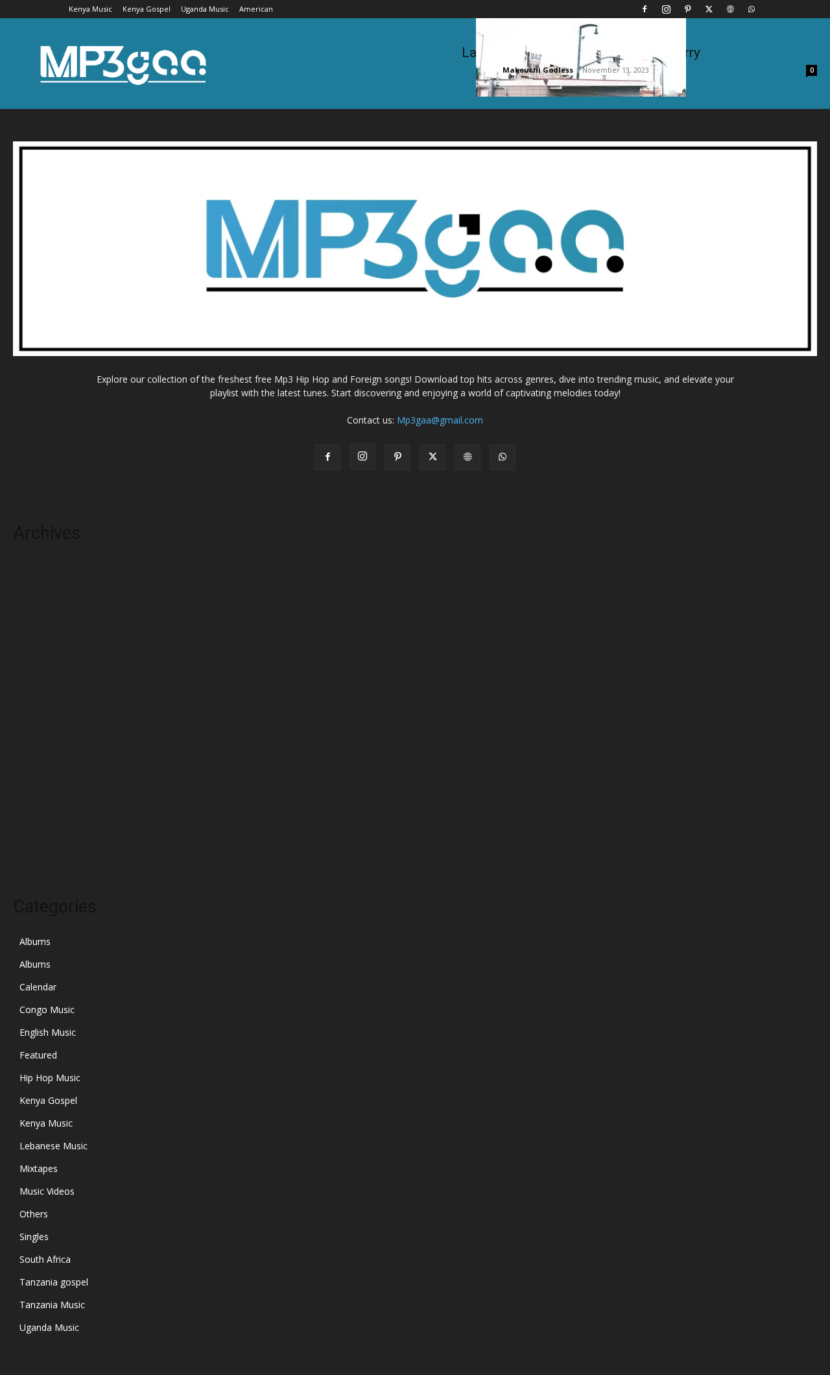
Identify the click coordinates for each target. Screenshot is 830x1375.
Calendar (37, 987)
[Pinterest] (687, 9)
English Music (47, 1032)
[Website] (730, 9)
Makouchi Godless (538, 70)
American (256, 9)
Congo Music (47, 1009)
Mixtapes (38, 1168)
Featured (38, 1055)
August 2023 (39, 743)
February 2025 (43, 607)
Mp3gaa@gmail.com (440, 420)
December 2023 (46, 665)
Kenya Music (90, 9)
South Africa (45, 1259)
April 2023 (33, 821)
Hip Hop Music (49, 1077)
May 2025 (33, 568)
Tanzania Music (52, 1304)
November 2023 (47, 684)
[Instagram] (666, 9)
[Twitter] (708, 9)
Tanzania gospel (53, 1282)
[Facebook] (644, 9)
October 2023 (42, 704)
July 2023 (32, 762)
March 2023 (38, 840)
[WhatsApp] (751, 9)
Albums (35, 941)
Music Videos (47, 1191)
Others (33, 1214)
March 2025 (38, 587)
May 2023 (33, 801)
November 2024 (47, 626)
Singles (34, 1236)
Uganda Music (205, 9)
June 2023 (33, 782)
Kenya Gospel (147, 9)
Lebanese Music (53, 1146)
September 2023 (47, 723)
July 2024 (32, 646)
